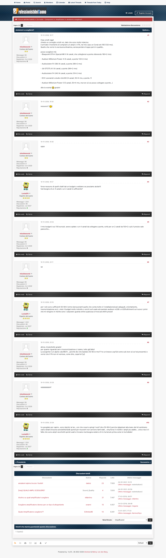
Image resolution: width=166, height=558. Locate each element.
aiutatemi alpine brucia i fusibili (30, 483)
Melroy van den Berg (100, 552)
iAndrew (87, 552)
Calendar (61, 2)
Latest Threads (75, 2)
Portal (28, 2)
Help (108, 2)
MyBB (70, 552)
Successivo (144, 462)
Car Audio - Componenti (45, 19)
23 (103, 483)
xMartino (88, 497)
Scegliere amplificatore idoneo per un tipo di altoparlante (41, 505)
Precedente (21, 462)
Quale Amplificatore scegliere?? (31, 512)
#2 (148, 101)
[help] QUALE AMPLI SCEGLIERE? (31, 490)
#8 (148, 342)
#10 (147, 422)
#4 (148, 182)
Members (49, 2)
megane (135, 506)
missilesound (25, 47)
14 (103, 512)
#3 (148, 142)
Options (145, 30)
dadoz (88, 483)
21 (103, 497)
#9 (148, 382)
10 (103, 505)
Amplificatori (60, 19)
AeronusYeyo (136, 513)
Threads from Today (93, 2)
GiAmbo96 (88, 512)
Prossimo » (30, 25)
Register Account (145, 13)
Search (38, 2)
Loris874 (25, 193)
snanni (88, 505)
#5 (148, 222)
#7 (148, 302)
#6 (148, 262)
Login (130, 13)
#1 (148, 35)
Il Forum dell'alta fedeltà (26, 19)
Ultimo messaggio (124, 484)
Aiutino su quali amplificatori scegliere (33, 497)
